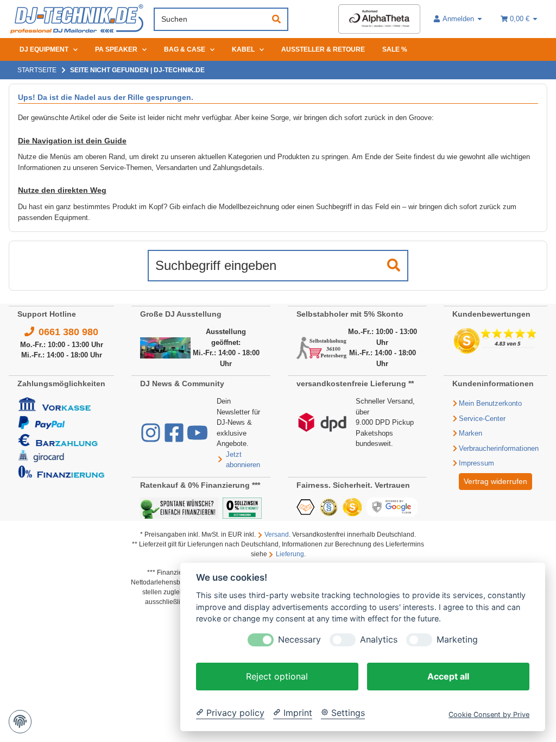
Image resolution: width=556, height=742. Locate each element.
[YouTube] (197, 438)
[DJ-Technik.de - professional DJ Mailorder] (77, 19)
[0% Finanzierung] (242, 508)
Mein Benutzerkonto (490, 403)
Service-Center (482, 418)
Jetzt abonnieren (243, 459)
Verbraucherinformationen (499, 448)
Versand (276, 534)
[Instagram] (151, 438)
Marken (470, 433)
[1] (393, 265)
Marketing (457, 639)
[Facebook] (175, 438)
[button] (458, 19)
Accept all (448, 676)
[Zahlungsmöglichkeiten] (61, 437)
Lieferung (290, 554)
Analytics (378, 639)
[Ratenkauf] (179, 508)
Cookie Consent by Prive (488, 714)
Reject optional (277, 676)
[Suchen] (276, 19)
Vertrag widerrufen (495, 481)
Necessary (299, 639)
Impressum (476, 463)
